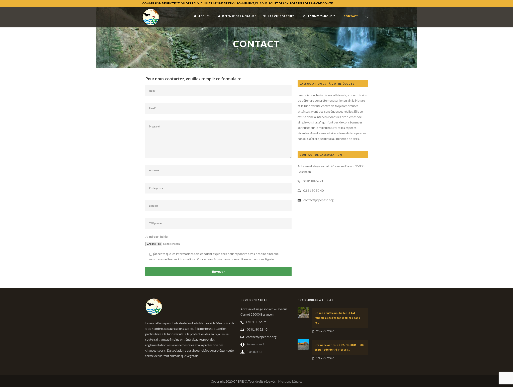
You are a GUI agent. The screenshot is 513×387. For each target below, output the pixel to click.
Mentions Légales (290, 381)
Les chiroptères (281, 16)
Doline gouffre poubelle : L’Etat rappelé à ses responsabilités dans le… (337, 317)
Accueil (204, 16)
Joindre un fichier (157, 236)
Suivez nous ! (255, 344)
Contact (351, 16)
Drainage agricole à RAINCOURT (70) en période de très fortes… (339, 347)
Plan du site (254, 351)
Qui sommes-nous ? (319, 16)
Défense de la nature (239, 16)
